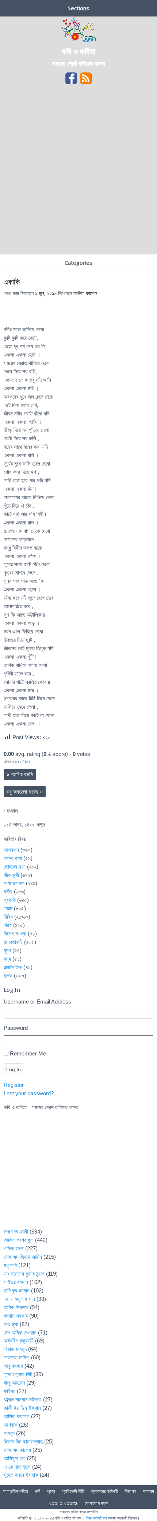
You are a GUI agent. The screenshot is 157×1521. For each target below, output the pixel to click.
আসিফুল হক (15, 1458)
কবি (37, 1491)
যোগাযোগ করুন (96, 1503)
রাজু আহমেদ (14, 1382)
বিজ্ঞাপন (130, 1491)
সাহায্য (148, 1491)
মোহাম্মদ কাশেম (17, 1450)
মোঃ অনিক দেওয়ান (20, 1332)
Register (14, 1085)
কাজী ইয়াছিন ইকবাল (22, 1408)
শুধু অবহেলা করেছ (25, 791)
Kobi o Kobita (63, 1503)
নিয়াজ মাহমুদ (15, 1349)
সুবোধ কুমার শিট (18, 1374)
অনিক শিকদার (16, 1307)
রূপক (8, 975)
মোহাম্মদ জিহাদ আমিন (23, 1257)
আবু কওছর (13, 1366)
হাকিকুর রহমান (17, 1290)
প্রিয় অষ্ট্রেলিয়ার (96, 1518)
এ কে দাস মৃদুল (17, 1467)
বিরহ (8, 925)
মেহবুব (9, 1433)
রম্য (7, 959)
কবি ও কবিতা (78, 50)
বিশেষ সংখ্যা (15, 933)
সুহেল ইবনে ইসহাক (21, 1475)
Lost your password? (29, 1093)
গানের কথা (13, 858)
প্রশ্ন (51, 1491)
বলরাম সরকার (16, 1316)
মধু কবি (10, 1265)
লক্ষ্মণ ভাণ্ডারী (16, 1231)
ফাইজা (9, 1391)
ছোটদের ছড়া (15, 866)
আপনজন (11, 850)
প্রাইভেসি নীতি (73, 1491)
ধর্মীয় (8, 891)
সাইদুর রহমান (16, 1282)
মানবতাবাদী (13, 942)
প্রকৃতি (10, 900)
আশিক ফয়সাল (85, 293)
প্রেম (8, 908)
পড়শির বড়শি (20, 774)
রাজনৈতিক (13, 967)
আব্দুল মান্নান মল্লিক (23, 1399)
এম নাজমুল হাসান (19, 1299)
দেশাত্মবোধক (14, 883)
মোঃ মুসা (11, 1324)
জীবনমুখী (11, 875)
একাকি (12, 281)
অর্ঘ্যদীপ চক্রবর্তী (19, 1340)
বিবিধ (26, 761)
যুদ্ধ (7, 950)
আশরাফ (11, 1425)
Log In (13, 1069)
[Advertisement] (78, 172)
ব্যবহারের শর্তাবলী (104, 1491)
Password (16, 1028)
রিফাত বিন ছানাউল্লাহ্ (23, 1441)
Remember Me (28, 1053)
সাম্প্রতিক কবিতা (15, 1491)
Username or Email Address (37, 1001)
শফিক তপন (14, 1248)
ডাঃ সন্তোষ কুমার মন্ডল (24, 1273)
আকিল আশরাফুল (19, 1240)
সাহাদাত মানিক (17, 1357)
